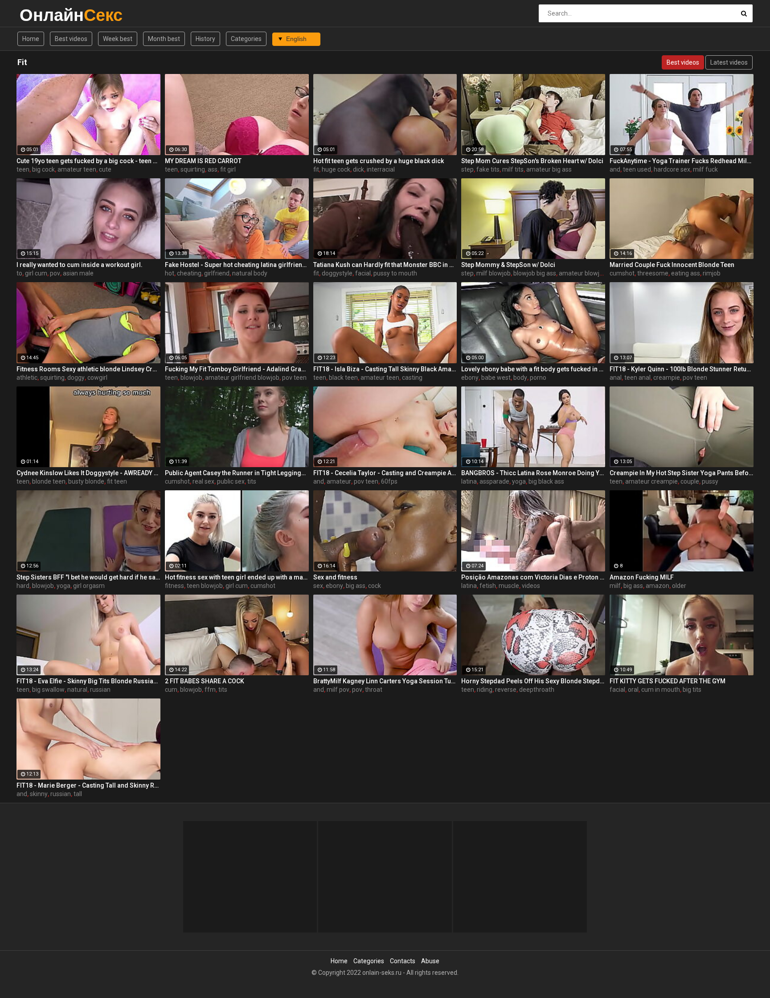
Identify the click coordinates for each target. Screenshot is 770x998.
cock (374, 585)
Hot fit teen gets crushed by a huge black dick (378, 160)
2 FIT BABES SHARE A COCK (204, 681)
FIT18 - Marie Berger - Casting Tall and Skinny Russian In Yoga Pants (88, 785)
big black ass (546, 481)
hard (22, 585)
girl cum (36, 273)
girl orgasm (89, 585)
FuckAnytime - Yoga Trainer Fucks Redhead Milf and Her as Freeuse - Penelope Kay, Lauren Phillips (682, 160)
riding (484, 689)
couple (689, 481)
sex (318, 585)
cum (171, 689)
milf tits (513, 169)
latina (469, 481)
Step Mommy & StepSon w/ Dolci (508, 264)
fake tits (488, 169)
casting (412, 377)
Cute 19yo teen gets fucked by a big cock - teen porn (88, 160)
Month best (164, 38)
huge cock (336, 169)
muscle (509, 585)
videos (531, 585)
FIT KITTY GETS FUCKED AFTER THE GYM (667, 681)
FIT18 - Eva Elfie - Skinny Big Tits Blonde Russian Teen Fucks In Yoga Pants (88, 681)
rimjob (712, 273)
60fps (389, 481)
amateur (339, 481)
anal (616, 377)
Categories (246, 38)
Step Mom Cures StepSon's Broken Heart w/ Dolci (532, 160)
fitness (174, 585)
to (19, 273)
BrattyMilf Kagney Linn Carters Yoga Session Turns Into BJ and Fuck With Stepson (385, 681)
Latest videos (729, 62)
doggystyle (337, 273)
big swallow (48, 689)
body (520, 377)
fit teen (117, 481)
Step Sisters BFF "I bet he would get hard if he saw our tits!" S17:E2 (88, 577)
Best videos (71, 38)
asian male (78, 273)
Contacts (402, 961)
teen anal (637, 377)
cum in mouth (660, 689)
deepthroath (536, 689)
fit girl (228, 169)
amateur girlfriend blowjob (242, 377)
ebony (470, 377)
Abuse (430, 961)
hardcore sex (672, 169)
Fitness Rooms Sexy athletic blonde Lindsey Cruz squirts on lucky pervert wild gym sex (88, 369)
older (679, 585)
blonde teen (49, 481)
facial (363, 273)
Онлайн (43, 14)
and (615, 169)
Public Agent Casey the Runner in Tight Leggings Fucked (237, 472)
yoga (519, 481)
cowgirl (97, 377)
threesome (652, 273)
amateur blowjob (582, 273)
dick (358, 169)
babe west (496, 377)
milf (615, 585)
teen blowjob (205, 585)
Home (30, 38)
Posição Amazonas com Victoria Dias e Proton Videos (533, 577)
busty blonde (86, 481)
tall (78, 793)
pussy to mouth (395, 273)
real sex (203, 481)
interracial (381, 169)
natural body (249, 273)
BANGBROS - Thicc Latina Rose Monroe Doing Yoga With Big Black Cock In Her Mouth (533, 472)
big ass (355, 585)
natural (77, 689)
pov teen (294, 377)
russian (100, 689)
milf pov (338, 689)
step (467, 169)
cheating (189, 273)
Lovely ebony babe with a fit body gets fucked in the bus (533, 369)
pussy (710, 481)
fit (316, 169)
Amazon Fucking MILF (642, 577)
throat (373, 689)
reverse (505, 689)
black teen (343, 377)
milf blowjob (493, 273)
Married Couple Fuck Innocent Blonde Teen (672, 264)
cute (105, 169)
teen (22, 169)
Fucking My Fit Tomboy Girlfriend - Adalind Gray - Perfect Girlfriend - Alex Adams (237, 369)
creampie (666, 377)
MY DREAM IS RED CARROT (203, 160)
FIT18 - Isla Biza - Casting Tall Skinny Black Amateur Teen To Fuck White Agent (385, 369)
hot (169, 273)
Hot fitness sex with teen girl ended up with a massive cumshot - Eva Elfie (237, 577)
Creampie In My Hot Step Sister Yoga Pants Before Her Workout (682, 472)
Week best (117, 38)
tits (251, 481)
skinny (39, 793)
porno (538, 377)
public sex (231, 481)
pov (55, 273)
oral (633, 689)
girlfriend (216, 273)
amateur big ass (549, 169)
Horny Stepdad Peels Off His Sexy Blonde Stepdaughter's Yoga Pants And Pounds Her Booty (533, 681)
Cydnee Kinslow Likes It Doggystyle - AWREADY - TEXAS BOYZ (88, 472)
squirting (192, 169)
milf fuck (705, 169)
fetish (487, 585)
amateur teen (76, 169)
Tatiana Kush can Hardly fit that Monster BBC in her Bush (385, 264)
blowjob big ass (534, 273)
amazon (657, 585)
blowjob (191, 377)
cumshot (622, 273)
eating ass (685, 273)
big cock (43, 169)
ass (212, 169)
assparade (494, 481)
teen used (637, 169)
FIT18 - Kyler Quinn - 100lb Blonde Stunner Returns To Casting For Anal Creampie (682, 369)
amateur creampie (651, 481)
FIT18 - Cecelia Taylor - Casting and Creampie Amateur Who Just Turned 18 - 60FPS (385, 472)
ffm (210, 689)
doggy (76, 377)
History (205, 38)
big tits (692, 689)
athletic (26, 377)
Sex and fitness (335, 577)
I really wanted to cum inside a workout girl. (79, 264)
